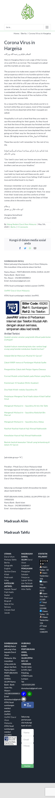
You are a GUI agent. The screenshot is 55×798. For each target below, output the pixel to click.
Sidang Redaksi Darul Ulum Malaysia (21, 224)
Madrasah (8, 598)
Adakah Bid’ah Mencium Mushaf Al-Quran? (23, 355)
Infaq (6, 580)
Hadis (11, 592)
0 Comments (23, 227)
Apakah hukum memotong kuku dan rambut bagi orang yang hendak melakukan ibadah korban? (25, 347)
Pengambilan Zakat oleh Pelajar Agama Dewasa (25, 369)
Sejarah (7, 604)
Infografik (8, 565)
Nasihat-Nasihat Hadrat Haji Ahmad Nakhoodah (25, 428)
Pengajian (25, 571)
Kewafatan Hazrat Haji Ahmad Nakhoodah (22, 435)
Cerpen (7, 610)
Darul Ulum (9, 556)
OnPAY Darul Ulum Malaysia (16, 290)
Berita (13, 227)
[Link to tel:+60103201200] (23, 693)
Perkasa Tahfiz (10, 559)
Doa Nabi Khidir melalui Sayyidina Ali (20, 389)
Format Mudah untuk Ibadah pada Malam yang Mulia (27, 376)
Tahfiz (28, 589)
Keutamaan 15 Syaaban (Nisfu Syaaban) (21, 383)
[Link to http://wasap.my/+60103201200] (29, 693)
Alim (23, 589)
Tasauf (13, 589)
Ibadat (7, 595)
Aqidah (7, 589)
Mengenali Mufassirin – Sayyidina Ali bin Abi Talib (26, 406)
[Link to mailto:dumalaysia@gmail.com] (23, 699)
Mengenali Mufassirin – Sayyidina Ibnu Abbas (24, 422)
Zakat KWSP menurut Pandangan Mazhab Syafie (25, 362)
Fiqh (6, 592)
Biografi (7, 601)
